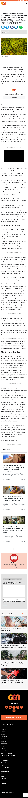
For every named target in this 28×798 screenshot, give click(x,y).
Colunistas (3, 731)
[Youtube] (10, 707)
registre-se (19, 579)
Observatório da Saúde (7, 549)
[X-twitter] (6, 707)
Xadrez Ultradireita (5, 767)
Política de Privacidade (6, 781)
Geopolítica (3, 741)
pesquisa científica (20, 549)
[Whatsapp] (21, 707)
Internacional (4, 743)
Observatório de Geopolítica (8, 755)
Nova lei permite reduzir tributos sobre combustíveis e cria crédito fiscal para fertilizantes (12, 682)
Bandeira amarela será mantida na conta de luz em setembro (14, 629)
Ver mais (24, 614)
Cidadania (3, 729)
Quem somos (4, 783)
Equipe (2, 776)
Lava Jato (3, 748)
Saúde (2, 765)
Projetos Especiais (5, 762)
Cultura (3, 734)
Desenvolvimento (5, 736)
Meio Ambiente (4, 751)
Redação (5, 32)
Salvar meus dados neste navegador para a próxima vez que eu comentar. (14, 602)
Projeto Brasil (4, 760)
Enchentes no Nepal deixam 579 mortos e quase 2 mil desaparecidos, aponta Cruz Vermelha (13, 663)
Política (2, 758)
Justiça (2, 746)
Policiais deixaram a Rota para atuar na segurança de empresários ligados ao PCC (13, 646)
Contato (3, 773)
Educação (3, 739)
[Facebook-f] (14, 707)
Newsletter (3, 778)
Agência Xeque (4, 727)
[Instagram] (17, 707)
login (8, 579)
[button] (3, 27)
